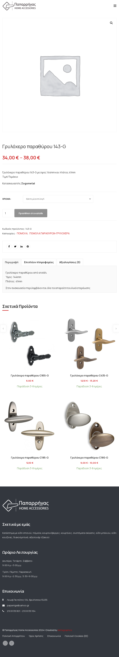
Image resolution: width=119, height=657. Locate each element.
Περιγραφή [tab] (11, 262)
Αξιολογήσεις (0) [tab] (69, 262)
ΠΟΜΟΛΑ (22, 233)
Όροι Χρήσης (36, 636)
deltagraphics (65, 630)
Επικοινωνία (54, 636)
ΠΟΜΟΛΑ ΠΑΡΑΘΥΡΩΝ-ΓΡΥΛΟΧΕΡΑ (49, 233)
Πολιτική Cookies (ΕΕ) (76, 636)
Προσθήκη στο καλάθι (31, 213)
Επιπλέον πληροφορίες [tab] (39, 262)
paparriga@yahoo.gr (18, 605)
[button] (111, 23)
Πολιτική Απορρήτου (13, 636)
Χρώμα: (6, 198)
